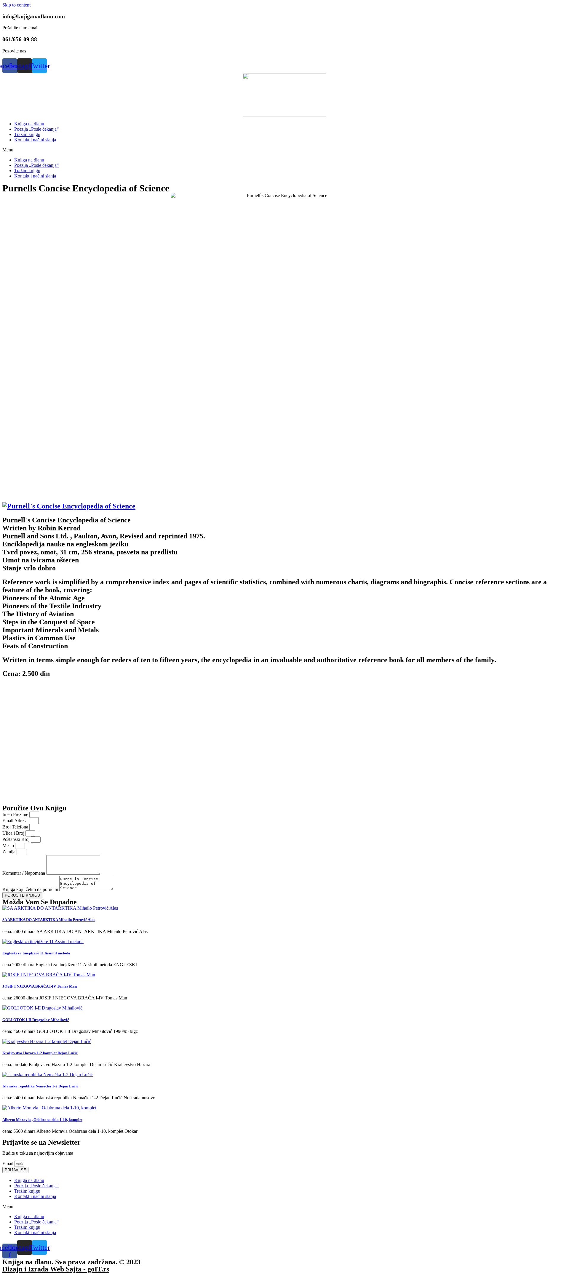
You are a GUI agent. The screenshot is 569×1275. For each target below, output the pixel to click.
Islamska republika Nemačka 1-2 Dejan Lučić (40, 1086)
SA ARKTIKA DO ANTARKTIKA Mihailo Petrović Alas (48, 919)
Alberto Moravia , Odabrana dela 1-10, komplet (42, 1119)
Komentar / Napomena (24, 873)
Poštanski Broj (16, 839)
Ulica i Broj (13, 833)
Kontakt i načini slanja (35, 139)
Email (8, 1163)
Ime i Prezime (15, 814)
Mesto (8, 845)
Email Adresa (15, 820)
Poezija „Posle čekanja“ (36, 129)
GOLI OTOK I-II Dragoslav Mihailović (35, 1020)
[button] (284, 150)
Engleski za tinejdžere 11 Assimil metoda (36, 953)
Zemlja (9, 851)
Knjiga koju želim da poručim (30, 889)
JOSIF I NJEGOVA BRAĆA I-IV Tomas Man (39, 986)
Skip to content (16, 4)
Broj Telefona (15, 826)
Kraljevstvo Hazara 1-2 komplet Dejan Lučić (40, 1053)
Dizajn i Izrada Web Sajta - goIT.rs (55, 1269)
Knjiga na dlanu (29, 123)
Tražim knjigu (27, 134)
